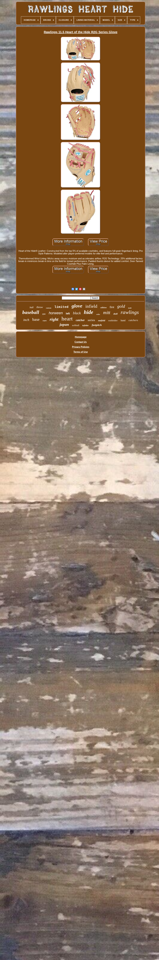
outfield (101, 320)
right (54, 319)
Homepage (80, 337)
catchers (133, 320)
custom (48, 308)
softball (75, 325)
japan (64, 324)
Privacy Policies (80, 347)
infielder (85, 325)
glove (77, 306)
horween (56, 313)
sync (44, 314)
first (112, 307)
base (36, 319)
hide (88, 312)
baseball (30, 312)
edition (103, 307)
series (91, 320)
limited (61, 307)
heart (67, 319)
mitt (106, 312)
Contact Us (81, 342)
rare (45, 320)
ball (31, 307)
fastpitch (97, 325)
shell (115, 314)
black (77, 313)
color (98, 314)
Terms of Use (80, 351)
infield (91, 306)
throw (39, 307)
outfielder (113, 320)
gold (121, 306)
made (130, 308)
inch (26, 320)
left (68, 313)
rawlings (130, 312)
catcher (80, 320)
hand (123, 320)
